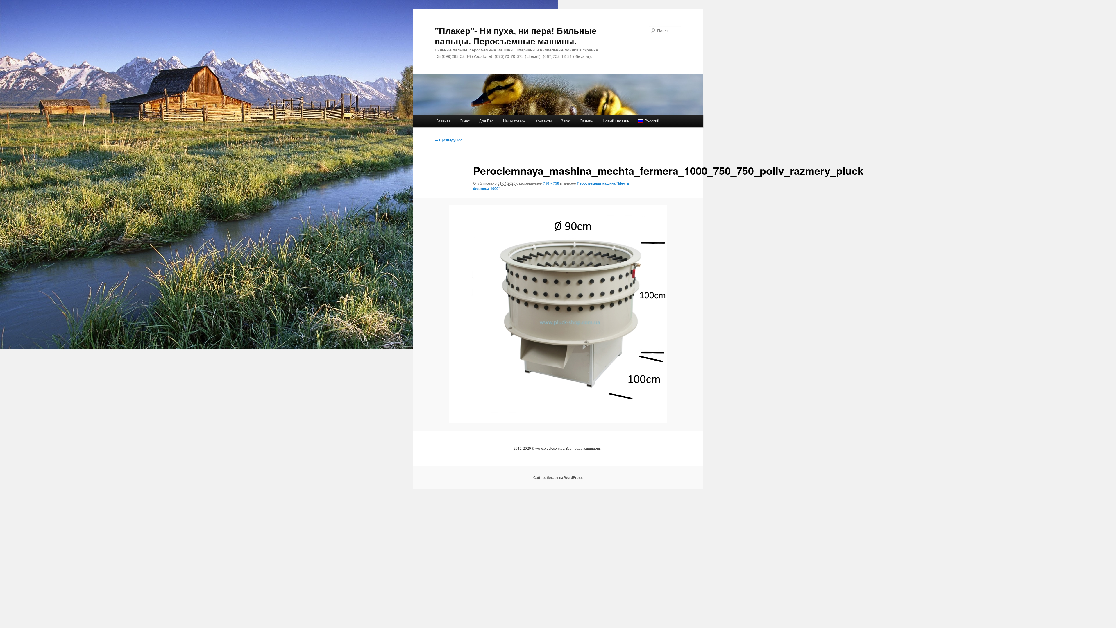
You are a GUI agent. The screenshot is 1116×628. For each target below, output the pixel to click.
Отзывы (586, 121)
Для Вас (486, 121)
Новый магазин (616, 121)
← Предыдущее (448, 139)
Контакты (543, 121)
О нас (465, 121)
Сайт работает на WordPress (558, 477)
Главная (443, 121)
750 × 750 (551, 183)
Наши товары (514, 121)
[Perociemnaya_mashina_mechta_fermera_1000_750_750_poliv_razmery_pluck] (558, 314)
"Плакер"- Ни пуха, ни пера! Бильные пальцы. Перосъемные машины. (516, 35)
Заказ (566, 121)
